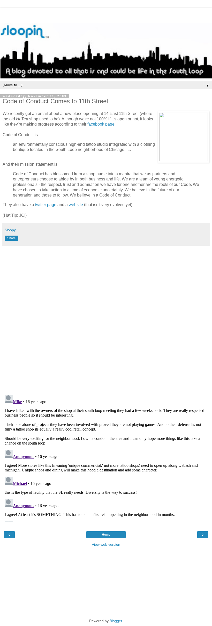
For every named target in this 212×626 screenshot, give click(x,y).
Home (106, 534)
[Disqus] (106, 318)
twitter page (45, 204)
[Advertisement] (106, 14)
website (76, 204)
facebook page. (101, 124)
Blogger (116, 621)
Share (11, 238)
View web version (106, 544)
